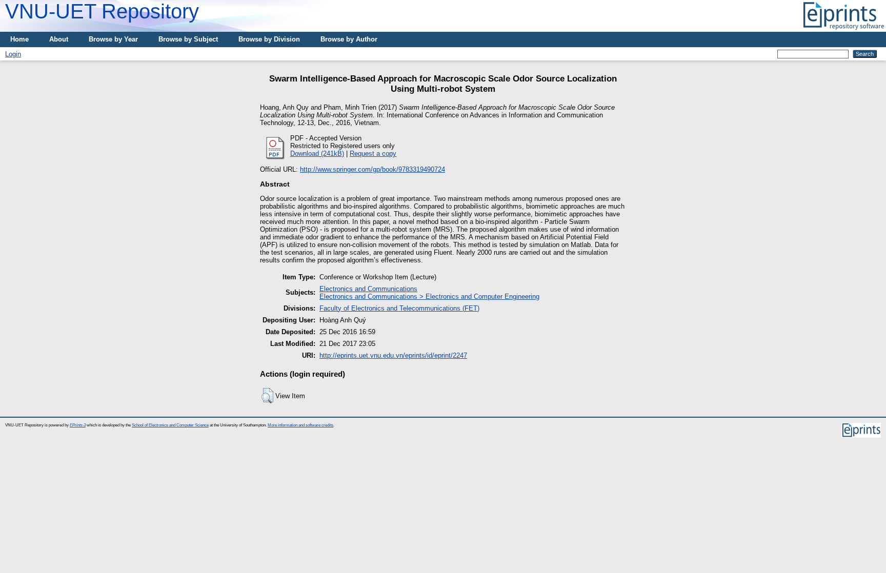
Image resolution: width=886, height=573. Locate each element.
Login (13, 54)
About (58, 39)
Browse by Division (269, 39)
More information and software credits (300, 425)
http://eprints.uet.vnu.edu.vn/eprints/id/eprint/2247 (393, 355)
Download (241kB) (317, 153)
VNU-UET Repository (102, 11)
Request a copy (373, 153)
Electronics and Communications (368, 289)
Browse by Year (113, 39)
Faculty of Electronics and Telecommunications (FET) (399, 308)
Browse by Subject (188, 39)
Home (19, 39)
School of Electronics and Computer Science (170, 425)
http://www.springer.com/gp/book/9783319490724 (372, 169)
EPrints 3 (78, 425)
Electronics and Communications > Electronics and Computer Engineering (429, 296)
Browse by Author (348, 39)
